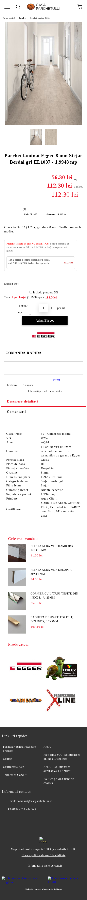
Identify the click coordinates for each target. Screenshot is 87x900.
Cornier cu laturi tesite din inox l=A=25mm (54, 595)
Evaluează (12, 385)
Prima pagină (9, 18)
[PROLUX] (61, 667)
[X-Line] (61, 701)
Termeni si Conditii (15, 774)
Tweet (56, 379)
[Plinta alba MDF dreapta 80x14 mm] (17, 577)
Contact (8, 758)
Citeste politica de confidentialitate (44, 855)
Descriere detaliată (22, 401)
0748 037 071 (27, 808)
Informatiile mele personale (45, 865)
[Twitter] (16, 817)
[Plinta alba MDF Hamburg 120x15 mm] (17, 553)
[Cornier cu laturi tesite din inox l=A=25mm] (17, 601)
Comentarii (16, 412)
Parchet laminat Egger (40, 18)
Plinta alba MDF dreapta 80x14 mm (51, 571)
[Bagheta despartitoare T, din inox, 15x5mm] (17, 624)
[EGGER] (25, 666)
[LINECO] (25, 701)
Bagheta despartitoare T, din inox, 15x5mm (52, 619)
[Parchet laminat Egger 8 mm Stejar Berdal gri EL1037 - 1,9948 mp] (43, 123)
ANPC (47, 746)
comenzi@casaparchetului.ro (35, 801)
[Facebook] (7, 817)
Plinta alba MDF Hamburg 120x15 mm (52, 548)
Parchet (22, 18)
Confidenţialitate (13, 766)
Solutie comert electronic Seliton (43, 889)
